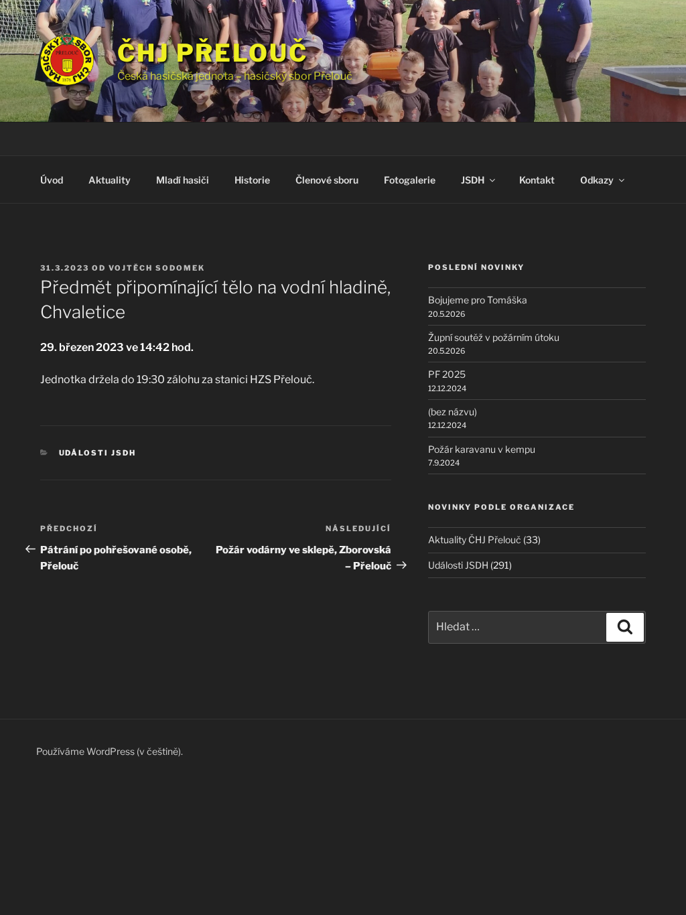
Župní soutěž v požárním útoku (493, 337)
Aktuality (109, 180)
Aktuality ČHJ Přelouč (474, 539)
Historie (252, 180)
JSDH (472, 180)
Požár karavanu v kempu (481, 449)
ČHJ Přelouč (212, 53)
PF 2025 (447, 374)
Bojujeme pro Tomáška (477, 299)
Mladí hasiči (182, 180)
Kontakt (537, 180)
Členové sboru (326, 180)
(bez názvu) (452, 411)
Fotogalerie (409, 180)
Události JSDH (98, 453)
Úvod (51, 180)
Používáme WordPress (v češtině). (109, 751)
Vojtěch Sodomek (157, 268)
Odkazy (597, 180)
